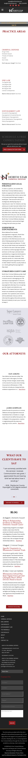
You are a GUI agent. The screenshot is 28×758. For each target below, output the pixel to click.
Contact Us (4, 640)
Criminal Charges (17, 545)
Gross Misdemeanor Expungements (12, 119)
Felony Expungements (8, 121)
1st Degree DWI (6, 82)
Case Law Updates (16, 571)
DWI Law (6, 80)
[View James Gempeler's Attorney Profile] (14, 398)
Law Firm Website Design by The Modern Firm (14, 755)
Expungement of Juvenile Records (11, 115)
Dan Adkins (14, 374)
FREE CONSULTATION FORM (12, 149)
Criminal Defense (10, 50)
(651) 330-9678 (23, 3)
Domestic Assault (7, 54)
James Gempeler (14, 408)
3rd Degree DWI (6, 86)
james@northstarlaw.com (15, 1)
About (3, 635)
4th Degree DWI (6, 88)
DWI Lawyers (5, 622)
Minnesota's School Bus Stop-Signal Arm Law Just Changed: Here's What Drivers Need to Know (14, 576)
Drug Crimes (5, 52)
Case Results (5, 624)
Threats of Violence (7, 56)
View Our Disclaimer (10, 753)
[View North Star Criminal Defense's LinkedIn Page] (13, 5)
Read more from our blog (14, 606)
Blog (2, 638)
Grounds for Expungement (9, 113)
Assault (4, 58)
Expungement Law (11, 111)
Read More (22, 389)
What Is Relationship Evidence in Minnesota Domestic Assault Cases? (13, 523)
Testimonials (5, 630)
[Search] (19, 5)
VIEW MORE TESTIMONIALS (12, 502)
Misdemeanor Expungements (10, 117)
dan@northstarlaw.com (10, 3)
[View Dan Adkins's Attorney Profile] (14, 364)
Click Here (18, 63)
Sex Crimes (5, 60)
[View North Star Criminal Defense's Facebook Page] (10, 5)
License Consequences (8, 90)
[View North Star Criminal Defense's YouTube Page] (16, 5)
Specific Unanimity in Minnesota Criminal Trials (14, 549)
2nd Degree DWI (6, 84)
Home (2, 616)
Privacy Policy (19, 753)
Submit (12, 723)
